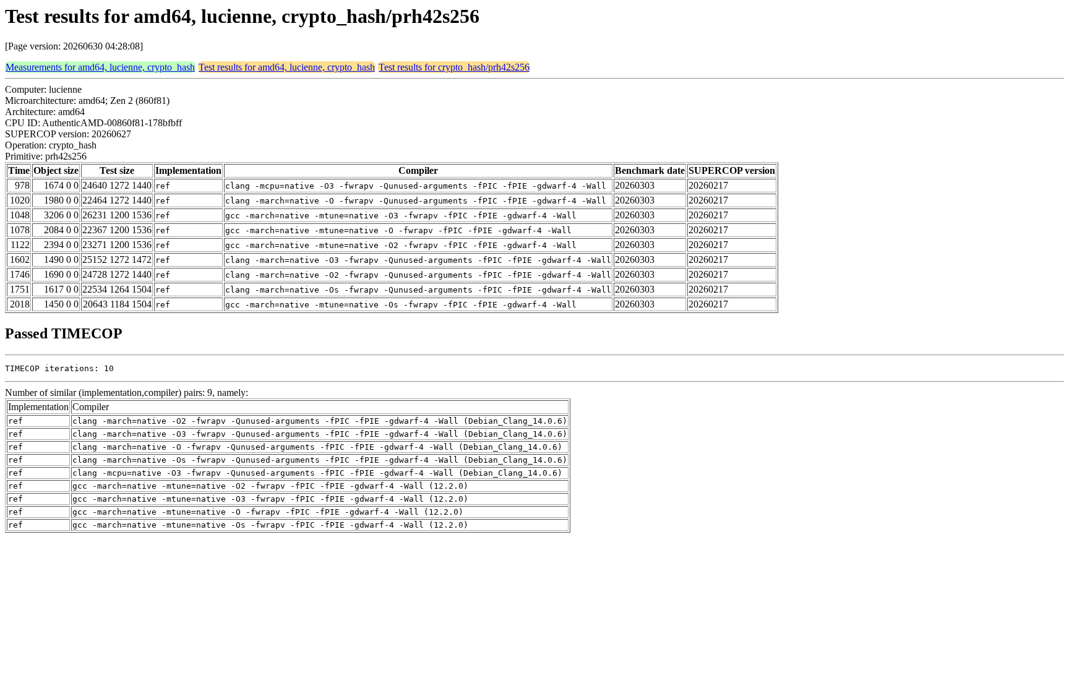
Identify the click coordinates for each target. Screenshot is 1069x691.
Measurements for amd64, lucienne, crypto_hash (100, 67)
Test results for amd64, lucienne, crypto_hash (287, 67)
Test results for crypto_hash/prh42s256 (454, 67)
